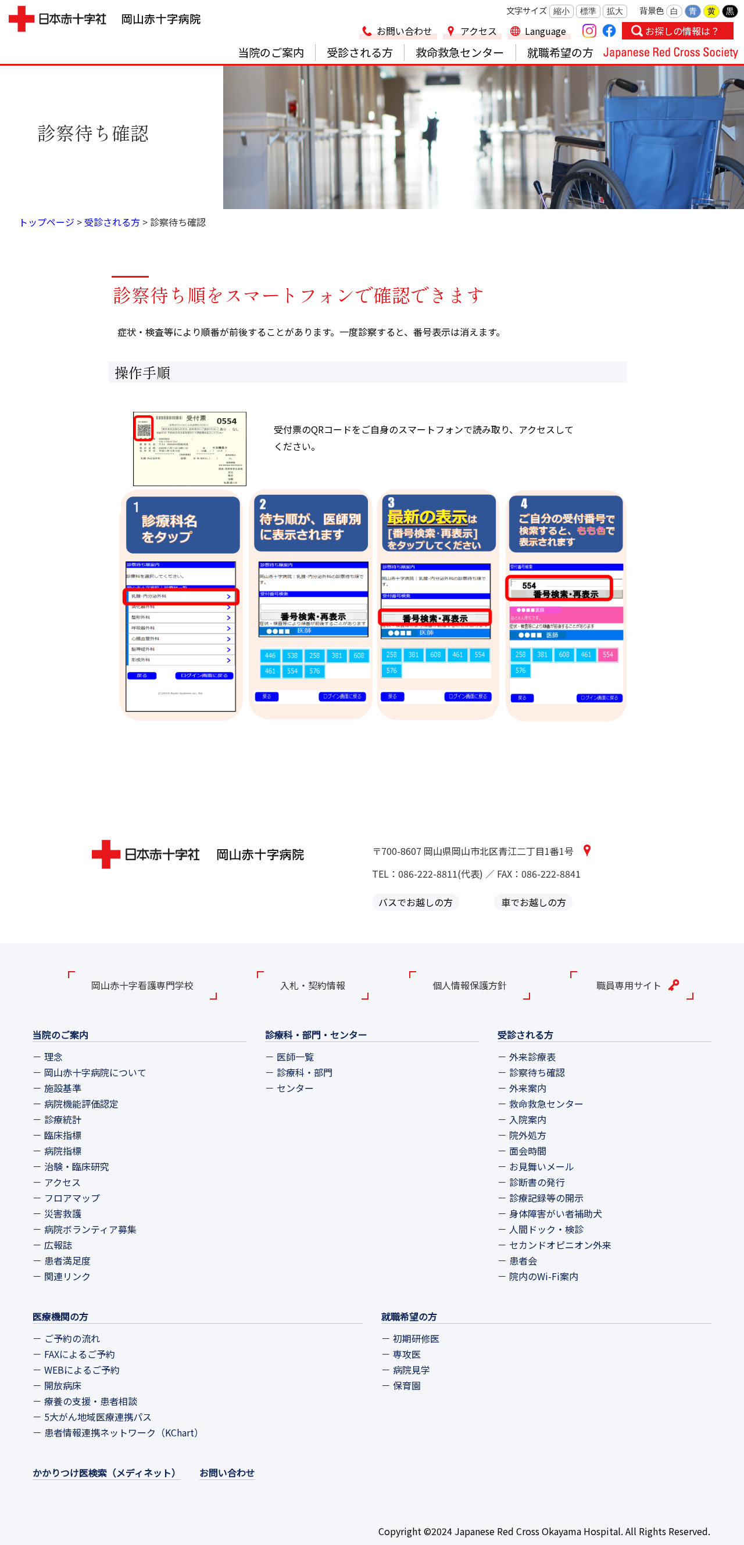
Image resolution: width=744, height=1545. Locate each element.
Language (545, 31)
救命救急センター (460, 52)
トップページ (46, 222)
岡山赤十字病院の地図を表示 (587, 850)
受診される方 (360, 52)
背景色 (651, 10)
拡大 (615, 11)
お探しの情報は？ (682, 31)
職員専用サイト (628, 985)
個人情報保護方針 (469, 985)
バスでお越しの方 (415, 902)
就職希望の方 (560, 52)
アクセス (478, 31)
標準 (588, 11)
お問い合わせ (404, 31)
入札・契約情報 (312, 985)
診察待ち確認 (178, 222)
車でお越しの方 (533, 902)
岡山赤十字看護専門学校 (142, 985)
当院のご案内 (271, 52)
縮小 (561, 11)
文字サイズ (526, 10)
